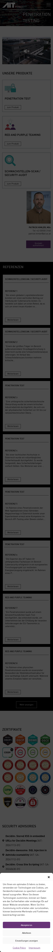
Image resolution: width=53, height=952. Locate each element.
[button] (48, 877)
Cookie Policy (19, 947)
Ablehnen (26, 933)
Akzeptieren (26, 925)
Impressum (34, 947)
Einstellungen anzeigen (26, 940)
